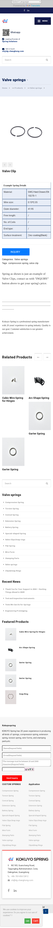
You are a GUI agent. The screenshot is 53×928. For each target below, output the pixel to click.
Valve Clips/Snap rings (15, 540)
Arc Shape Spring (39, 398)
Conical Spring (12, 515)
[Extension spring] (10, 164)
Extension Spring (12, 521)
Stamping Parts (12, 558)
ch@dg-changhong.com (13, 51)
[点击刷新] (29, 769)
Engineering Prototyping (16, 611)
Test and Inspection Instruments (19, 598)
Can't (35, 921)
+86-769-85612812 (19, 876)
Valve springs (36, 88)
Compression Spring (14, 502)
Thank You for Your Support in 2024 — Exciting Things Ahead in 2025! (25, 590)
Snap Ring (23, 694)
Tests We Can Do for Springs (18, 605)
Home (4, 88)
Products (19, 88)
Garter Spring (37, 433)
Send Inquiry (12, 778)
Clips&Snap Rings (13, 571)
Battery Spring (11, 527)
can (27, 921)
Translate (35, 5)
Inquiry (15, 251)
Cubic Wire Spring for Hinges (12, 399)
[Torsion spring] (4, 164)
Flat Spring (10, 546)
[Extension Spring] (10, 634)
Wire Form (10, 552)
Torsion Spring (12, 509)
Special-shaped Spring (15, 533)
